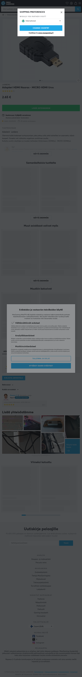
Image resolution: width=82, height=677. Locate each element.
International (31, 21)
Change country (41, 28)
